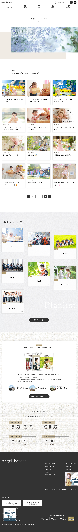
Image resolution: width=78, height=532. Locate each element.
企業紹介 (47, 490)
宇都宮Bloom (16, 73)
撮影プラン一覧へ (39, 320)
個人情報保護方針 (64, 490)
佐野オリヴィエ (34, 73)
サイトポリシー (54, 490)
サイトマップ (72, 490)
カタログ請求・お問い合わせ (39, 396)
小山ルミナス (25, 73)
